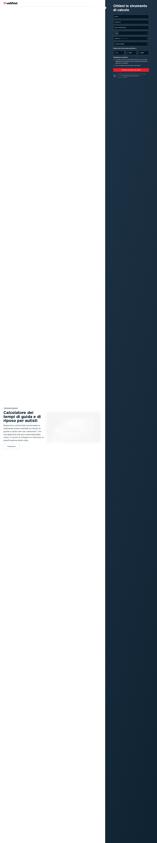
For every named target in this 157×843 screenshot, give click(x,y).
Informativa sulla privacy (130, 75)
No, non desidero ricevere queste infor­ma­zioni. (128, 65)
